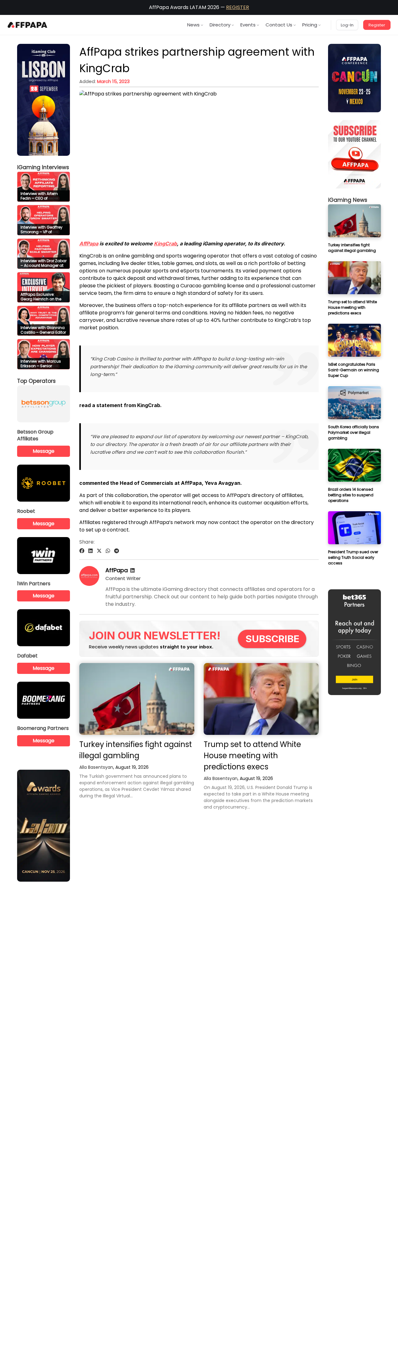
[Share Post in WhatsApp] (108, 550)
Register (376, 25)
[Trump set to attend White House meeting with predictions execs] (261, 699)
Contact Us (279, 24)
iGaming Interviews (43, 167)
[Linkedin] (132, 570)
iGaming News (347, 200)
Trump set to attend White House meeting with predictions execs (252, 755)
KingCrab (165, 243)
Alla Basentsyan (96, 767)
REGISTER (237, 7)
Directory (220, 24)
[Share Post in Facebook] (81, 550)
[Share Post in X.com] (99, 550)
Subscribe (272, 638)
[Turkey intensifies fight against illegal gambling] (136, 699)
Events (248, 24)
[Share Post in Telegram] (116, 550)
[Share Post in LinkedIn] (90, 550)
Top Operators (36, 381)
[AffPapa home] (27, 25)
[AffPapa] (89, 584)
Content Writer (123, 578)
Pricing (309, 24)
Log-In (347, 25)
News (193, 24)
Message (43, 451)
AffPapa (88, 243)
